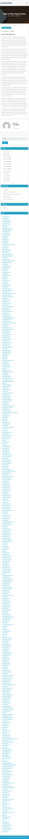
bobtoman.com (5, 278)
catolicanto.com (5, 420)
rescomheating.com (6, 821)
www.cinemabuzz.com (6, 730)
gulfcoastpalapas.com (6, 644)
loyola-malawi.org (5, 441)
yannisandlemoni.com (6, 365)
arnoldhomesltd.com (6, 337)
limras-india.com (5, 218)
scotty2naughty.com (6, 518)
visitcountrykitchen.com (6, 559)
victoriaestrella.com (6, 600)
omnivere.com (5, 236)
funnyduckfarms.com (6, 795)
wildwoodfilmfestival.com (7, 295)
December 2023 (6, 161)
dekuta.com (4, 728)
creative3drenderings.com (7, 652)
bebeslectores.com (5, 312)
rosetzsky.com (5, 511)
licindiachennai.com (6, 223)
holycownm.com (5, 593)
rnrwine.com (4, 805)
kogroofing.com (5, 281)
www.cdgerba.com (5, 761)
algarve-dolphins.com (6, 560)
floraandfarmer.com (6, 324)
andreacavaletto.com (6, 433)
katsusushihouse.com (6, 507)
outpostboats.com (5, 445)
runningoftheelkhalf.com (6, 679)
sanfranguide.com (5, 464)
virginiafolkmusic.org (6, 414)
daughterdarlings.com (6, 224)
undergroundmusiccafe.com (7, 828)
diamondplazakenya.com (7, 768)
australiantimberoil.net (6, 314)
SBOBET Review (6, 196)
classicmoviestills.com (6, 456)
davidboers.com (5, 657)
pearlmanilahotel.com (6, 275)
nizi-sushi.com (5, 544)
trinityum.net (4, 746)
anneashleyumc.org (6, 693)
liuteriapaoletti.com (5, 577)
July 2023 (5, 173)
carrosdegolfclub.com (6, 321)
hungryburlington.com (6, 538)
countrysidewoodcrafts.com (7, 254)
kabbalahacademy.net (6, 386)
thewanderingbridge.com (7, 533)
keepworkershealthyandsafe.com (8, 260)
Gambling (12, 31)
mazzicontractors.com (6, 748)
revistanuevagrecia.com (6, 515)
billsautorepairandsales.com (7, 771)
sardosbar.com (5, 356)
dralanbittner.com (5, 363)
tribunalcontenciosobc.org (7, 477)
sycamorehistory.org (6, 735)
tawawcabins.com (5, 353)
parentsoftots (6, 3)
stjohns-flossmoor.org (6, 583)
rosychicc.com (5, 443)
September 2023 (6, 168)
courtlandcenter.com (6, 603)
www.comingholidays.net (7, 463)
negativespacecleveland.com (7, 575)
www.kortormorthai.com (6, 689)
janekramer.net (5, 542)
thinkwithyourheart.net (6, 345)
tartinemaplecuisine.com (7, 541)
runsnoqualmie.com (6, 699)
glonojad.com (4, 513)
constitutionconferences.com (7, 624)
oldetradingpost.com (6, 309)
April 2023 (5, 180)
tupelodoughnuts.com (6, 374)
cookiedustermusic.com (6, 587)
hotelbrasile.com (5, 298)
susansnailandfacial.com (7, 671)
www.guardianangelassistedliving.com (9, 764)
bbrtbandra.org (5, 270)
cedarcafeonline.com (6, 231)
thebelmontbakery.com (6, 250)
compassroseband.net (6, 631)
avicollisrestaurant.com (6, 606)
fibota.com (4, 759)
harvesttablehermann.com (7, 319)
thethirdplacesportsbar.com (7, 750)
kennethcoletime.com (6, 536)
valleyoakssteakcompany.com (8, 617)
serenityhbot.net (5, 668)
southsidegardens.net (6, 745)
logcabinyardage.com (6, 655)
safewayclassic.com (6, 252)
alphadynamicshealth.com (7, 790)
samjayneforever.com (6, 777)
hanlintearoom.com (5, 794)
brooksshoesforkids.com (7, 637)
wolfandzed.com (5, 727)
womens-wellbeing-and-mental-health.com (10, 412)
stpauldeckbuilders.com (6, 696)
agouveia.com (5, 810)
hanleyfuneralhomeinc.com (7, 378)
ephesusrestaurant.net (6, 751)
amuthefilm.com (5, 498)
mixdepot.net (4, 732)
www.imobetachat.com (6, 658)
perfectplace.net (5, 425)
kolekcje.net (4, 419)
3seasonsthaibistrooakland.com (8, 427)
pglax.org (4, 573)
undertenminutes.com (6, 234)
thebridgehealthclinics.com (7, 645)
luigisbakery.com (5, 724)
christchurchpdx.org (6, 494)
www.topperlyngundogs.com (7, 678)
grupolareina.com (5, 304)
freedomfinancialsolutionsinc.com (8, 684)
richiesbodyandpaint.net (6, 221)
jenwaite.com (4, 797)
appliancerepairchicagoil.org (7, 255)
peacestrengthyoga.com (6, 683)
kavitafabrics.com (5, 590)
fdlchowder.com (5, 704)
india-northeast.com (6, 332)
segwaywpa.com (5, 642)
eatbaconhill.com (5, 242)
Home (9, 15)
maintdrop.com (5, 277)
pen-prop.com (4, 673)
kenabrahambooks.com (6, 495)
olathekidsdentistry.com (6, 376)
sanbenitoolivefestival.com (7, 454)
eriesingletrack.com (6, 370)
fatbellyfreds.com (5, 754)
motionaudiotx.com (5, 818)
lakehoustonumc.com (6, 663)
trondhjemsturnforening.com (7, 766)
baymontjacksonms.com (6, 570)
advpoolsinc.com (5, 613)
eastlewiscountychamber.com (7, 476)
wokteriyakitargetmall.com (7, 399)
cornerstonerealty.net (6, 737)
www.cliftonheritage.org (6, 710)
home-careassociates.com (7, 432)
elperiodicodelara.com (6, 220)
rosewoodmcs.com (5, 733)
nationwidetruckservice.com (7, 595)
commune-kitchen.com (6, 497)
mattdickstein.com (5, 660)
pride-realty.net (5, 789)
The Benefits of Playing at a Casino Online (11, 194)
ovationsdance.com (6, 415)
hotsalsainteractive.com (6, 228)
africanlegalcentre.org (6, 505)
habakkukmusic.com (6, 665)
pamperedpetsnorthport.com (7, 371)
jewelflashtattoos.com (6, 267)
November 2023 (6, 163)
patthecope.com (5, 626)
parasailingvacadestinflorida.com (8, 787)
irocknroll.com (5, 348)
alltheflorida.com (5, 781)
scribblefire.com (5, 428)
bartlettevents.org (5, 301)
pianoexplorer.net (5, 743)
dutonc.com (4, 551)
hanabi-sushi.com (5, 725)
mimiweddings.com (6, 823)
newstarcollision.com (6, 389)
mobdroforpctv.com (5, 451)
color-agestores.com (6, 438)
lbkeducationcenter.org (6, 422)
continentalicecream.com (7, 489)
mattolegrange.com (5, 554)
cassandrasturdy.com (6, 453)
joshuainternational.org (6, 670)
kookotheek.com (5, 286)
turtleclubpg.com (5, 596)
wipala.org (4, 440)
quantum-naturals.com (6, 772)
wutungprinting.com (6, 565)
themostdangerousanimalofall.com (8, 471)
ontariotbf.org (4, 257)
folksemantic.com (5, 355)
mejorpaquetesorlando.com (7, 379)
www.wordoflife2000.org (6, 350)
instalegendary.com (6, 259)
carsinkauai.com (5, 784)
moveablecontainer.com (6, 303)
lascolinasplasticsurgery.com (7, 709)
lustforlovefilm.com (5, 500)
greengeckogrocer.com (6, 396)
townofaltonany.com (6, 572)
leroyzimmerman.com (6, 800)
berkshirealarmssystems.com (8, 360)
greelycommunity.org (6, 508)
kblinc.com (4, 368)
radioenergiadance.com (6, 285)
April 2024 (5, 151)
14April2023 (5, 31)
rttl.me (3, 820)
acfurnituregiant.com (6, 233)
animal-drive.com (5, 634)
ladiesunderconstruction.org (7, 311)
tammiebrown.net (5, 549)
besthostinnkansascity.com (7, 825)
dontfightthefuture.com (6, 335)
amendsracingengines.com (7, 688)
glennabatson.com (5, 482)
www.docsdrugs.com (6, 701)
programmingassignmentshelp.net (8, 244)
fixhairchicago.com (5, 621)
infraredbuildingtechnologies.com (8, 317)
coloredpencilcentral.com (7, 339)
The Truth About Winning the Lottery (10, 191)
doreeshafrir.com (5, 520)
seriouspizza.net (5, 629)
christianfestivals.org (6, 557)
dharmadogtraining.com (6, 817)
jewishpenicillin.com (6, 409)
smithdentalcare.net (6, 826)
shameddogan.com (5, 648)
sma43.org (4, 712)
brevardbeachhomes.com (7, 327)
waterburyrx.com (5, 611)
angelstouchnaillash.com (7, 384)
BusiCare (19, 837)
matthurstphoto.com (6, 779)
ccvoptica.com (5, 720)
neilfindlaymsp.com (6, 604)
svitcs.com (4, 627)
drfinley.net (4, 802)
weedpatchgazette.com (6, 366)
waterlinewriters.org (6, 647)
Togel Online (5, 189)
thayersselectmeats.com (7, 639)
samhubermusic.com (6, 830)
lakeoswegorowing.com (6, 807)
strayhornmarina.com (6, 484)
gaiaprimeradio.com (6, 547)
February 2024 (6, 156)
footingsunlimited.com (6, 697)
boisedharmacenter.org (6, 436)
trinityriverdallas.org (6, 423)
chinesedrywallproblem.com (7, 580)
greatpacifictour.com (6, 598)
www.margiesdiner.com (6, 702)
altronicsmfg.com (5, 241)
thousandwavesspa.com (6, 601)
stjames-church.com (6, 516)
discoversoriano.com (6, 459)
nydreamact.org (5, 264)
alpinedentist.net (5, 283)
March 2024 (5, 154)
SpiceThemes (25, 837)
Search (5, 142)
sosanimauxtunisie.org (6, 280)
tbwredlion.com (5, 769)
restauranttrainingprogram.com (8, 405)
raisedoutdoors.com (6, 343)
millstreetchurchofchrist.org (7, 785)
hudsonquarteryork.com (6, 758)
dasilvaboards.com (5, 481)
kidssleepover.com (5, 246)
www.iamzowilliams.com (7, 740)
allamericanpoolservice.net (7, 407)
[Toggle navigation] (26, 3)
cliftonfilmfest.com (5, 340)
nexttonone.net (5, 666)
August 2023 (5, 171)
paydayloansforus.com (6, 249)
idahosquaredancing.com (7, 352)
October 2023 (6, 166)
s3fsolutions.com (5, 326)
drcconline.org (5, 608)
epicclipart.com (5, 273)
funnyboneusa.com (5, 585)
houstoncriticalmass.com (7, 469)
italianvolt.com (5, 358)
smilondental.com (5, 387)
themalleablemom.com (6, 534)
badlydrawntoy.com (6, 662)
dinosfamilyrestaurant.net (7, 316)
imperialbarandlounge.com (7, 342)
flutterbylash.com (5, 792)
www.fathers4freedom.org (7, 676)
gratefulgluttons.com (6, 450)
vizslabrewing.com (5, 361)
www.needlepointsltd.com (7, 706)
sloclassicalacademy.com (7, 479)
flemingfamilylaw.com (6, 803)
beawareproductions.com (7, 523)
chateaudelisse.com (6, 291)
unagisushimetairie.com (6, 265)
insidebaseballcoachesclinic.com (8, 782)
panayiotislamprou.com (6, 288)
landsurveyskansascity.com (7, 694)
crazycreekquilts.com (6, 490)
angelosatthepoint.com (6, 614)
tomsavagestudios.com (6, 410)
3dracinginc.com (5, 467)
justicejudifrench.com (6, 531)
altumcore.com (5, 632)
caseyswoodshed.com (6, 619)
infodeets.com (5, 226)
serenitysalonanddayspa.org (7, 229)
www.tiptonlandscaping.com (7, 717)
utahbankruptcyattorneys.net (7, 347)
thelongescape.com (6, 552)
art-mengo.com (5, 546)
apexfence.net (5, 831)
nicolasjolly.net (5, 502)
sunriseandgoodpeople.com (7, 578)
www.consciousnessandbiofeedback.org (9, 738)
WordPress (11, 837)
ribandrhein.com (5, 417)
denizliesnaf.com (5, 622)
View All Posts (16, 128)
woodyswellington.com (6, 753)
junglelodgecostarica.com (7, 556)
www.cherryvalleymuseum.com (8, 306)
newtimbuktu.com (5, 239)
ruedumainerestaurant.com (7, 510)
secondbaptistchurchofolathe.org (8, 812)
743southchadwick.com (6, 330)
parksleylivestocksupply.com (7, 435)
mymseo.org (4, 813)
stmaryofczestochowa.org (7, 529)
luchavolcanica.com (6, 591)
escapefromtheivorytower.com (8, 329)
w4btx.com (4, 383)
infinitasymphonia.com (6, 503)
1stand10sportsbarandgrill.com (8, 381)
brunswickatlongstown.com (7, 539)
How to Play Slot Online (8, 199)
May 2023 (5, 178)
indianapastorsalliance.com (7, 616)
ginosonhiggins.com (6, 564)
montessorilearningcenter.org (7, 774)
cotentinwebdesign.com (6, 308)
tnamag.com (4, 635)
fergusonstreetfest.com (6, 776)
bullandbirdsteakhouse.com (7, 707)
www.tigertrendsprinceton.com (8, 675)
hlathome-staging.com (6, 397)
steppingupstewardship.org (7, 719)
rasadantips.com (5, 237)
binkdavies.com (5, 492)
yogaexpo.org (4, 430)
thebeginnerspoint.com (6, 461)
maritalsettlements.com (6, 567)
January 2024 (6, 159)
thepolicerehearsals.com (7, 472)
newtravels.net (5, 247)
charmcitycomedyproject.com (7, 521)
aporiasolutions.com (6, 640)
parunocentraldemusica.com (7, 763)
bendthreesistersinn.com (7, 582)
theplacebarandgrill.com (6, 609)
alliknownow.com (5, 474)
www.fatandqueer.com (6, 691)
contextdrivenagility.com (6, 525)
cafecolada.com (5, 458)
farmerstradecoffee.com (6, 653)
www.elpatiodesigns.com (7, 756)
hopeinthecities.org (5, 448)
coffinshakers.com (5, 528)
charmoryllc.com (5, 466)
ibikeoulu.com (5, 526)
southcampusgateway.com (7, 290)
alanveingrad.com (5, 562)
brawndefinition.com (6, 487)
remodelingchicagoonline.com (8, 714)
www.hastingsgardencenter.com (8, 741)
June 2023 (5, 175)
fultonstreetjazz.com (6, 299)
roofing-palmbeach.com (6, 334)
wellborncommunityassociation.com (9, 293)
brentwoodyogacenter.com (7, 715)
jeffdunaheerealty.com (6, 681)
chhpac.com (4, 815)
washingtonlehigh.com (6, 722)
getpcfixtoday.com (5, 268)
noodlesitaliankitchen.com (7, 262)
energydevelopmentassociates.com (9, 322)
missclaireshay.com (6, 216)
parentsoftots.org (5, 650)
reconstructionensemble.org (7, 588)
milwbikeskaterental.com (7, 569)
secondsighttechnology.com (7, 392)
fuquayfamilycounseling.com (7, 808)
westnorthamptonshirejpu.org (7, 296)
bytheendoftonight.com (6, 446)
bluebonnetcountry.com (6, 272)
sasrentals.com (5, 391)
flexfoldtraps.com (5, 686)
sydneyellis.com (5, 402)
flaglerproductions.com (6, 485)
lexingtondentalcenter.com (7, 401)
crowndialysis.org (5, 404)
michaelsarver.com (5, 394)
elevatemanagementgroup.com (8, 799)
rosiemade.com (5, 373)
